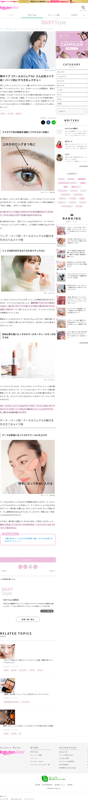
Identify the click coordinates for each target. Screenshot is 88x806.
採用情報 (69, 785)
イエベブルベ (78, 194)
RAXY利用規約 (63, 765)
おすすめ (14, 670)
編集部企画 (81, 179)
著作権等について (60, 785)
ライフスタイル (66, 206)
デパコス (40, 670)
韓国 (65, 187)
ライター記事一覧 (47, 611)
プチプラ (32, 670)
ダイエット (62, 202)
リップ (83, 191)
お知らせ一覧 (63, 752)
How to (3, 113)
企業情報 (37, 785)
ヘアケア (60, 90)
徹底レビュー (76, 187)
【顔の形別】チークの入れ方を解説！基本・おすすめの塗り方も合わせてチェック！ (29, 539)
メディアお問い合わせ (66, 755)
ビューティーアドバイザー (38, 765)
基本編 (83, 183)
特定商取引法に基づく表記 (67, 768)
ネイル (59, 95)
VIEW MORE (83, 166)
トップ (10, 15)
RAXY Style (32, 15)
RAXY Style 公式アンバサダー (11, 702)
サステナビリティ (29, 799)
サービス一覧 (4, 799)
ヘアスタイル (65, 194)
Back (3, 571)
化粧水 (82, 198)
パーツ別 (10, 113)
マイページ (33, 758)
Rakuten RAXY (9, 8)
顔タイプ (18, 113)
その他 (59, 104)
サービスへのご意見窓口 (66, 761)
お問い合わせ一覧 (16, 799)
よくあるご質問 (64, 758)
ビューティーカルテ (36, 761)
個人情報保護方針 (47, 785)
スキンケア (60, 72)
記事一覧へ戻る (28, 619)
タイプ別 (14, 733)
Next (52, 571)
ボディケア (60, 85)
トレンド (73, 191)
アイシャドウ (23, 670)
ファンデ (82, 202)
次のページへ (28, 559)
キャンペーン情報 (54, 15)
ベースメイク (61, 76)
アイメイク (8, 110)
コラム (59, 99)
